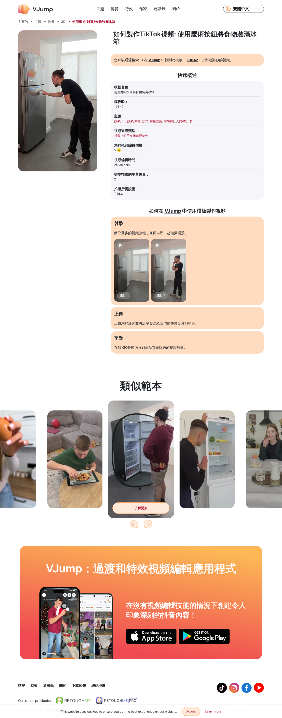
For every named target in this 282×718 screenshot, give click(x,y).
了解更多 (75, 498)
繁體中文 (241, 9)
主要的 (23, 22)
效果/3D (119, 121)
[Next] (148, 524)
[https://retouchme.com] (73, 700)
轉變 (115, 8)
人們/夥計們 (184, 121)
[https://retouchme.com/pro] (116, 700)
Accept (191, 711)
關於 (176, 8)
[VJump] (35, 8)
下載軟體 (79, 685)
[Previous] (134, 524)
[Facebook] (246, 688)
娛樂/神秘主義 (152, 121)
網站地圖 (98, 685)
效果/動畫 (134, 121)
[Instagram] (234, 688)
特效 (129, 8)
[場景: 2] (168, 270)
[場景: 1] (131, 270)
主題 (100, 8)
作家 (143, 8)
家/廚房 (169, 121)
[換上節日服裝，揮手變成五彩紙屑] (59, 623)
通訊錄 (159, 8)
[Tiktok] (222, 688)
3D (63, 22)
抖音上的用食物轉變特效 (131, 135)
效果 (51, 22)
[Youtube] (259, 688)
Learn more (213, 711)
